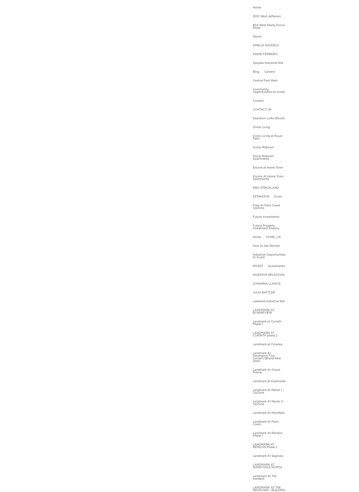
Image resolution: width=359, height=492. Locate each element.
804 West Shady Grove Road (269, 26)
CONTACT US (262, 109)
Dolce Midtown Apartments (263, 157)
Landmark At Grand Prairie (266, 371)
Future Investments (266, 216)
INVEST (258, 266)
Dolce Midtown (263, 147)
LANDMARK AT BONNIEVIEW (263, 311)
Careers (269, 71)
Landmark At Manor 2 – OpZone (269, 403)
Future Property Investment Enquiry (266, 227)
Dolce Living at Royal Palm (267, 137)
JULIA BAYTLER (264, 292)
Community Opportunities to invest (269, 90)
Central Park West (265, 80)
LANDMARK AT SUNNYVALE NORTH (267, 466)
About (257, 36)
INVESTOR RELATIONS (269, 275)
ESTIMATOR (261, 196)
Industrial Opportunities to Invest (269, 256)
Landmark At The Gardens (265, 477)
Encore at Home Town (268, 167)
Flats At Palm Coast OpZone (266, 206)
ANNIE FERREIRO (265, 54)
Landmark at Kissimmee (269, 381)
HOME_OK (273, 237)
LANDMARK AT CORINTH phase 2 (265, 334)
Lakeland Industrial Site (269, 301)
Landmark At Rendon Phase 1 (267, 434)
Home (257, 7)
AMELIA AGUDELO (266, 45)
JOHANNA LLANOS (266, 283)
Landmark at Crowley (268, 344)
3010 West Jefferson (267, 16)
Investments (276, 266)
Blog (256, 71)
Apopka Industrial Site (268, 63)
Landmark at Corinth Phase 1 (267, 323)
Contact (258, 100)
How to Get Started (266, 246)
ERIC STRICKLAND (266, 187)
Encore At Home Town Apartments (268, 177)
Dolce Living (261, 127)
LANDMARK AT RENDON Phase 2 (265, 446)
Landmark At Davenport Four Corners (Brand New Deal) (267, 357)
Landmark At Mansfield (269, 412)
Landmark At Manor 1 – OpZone (268, 391)
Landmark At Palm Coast (265, 423)
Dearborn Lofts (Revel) (269, 118)
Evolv (278, 196)
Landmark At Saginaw (268, 456)
